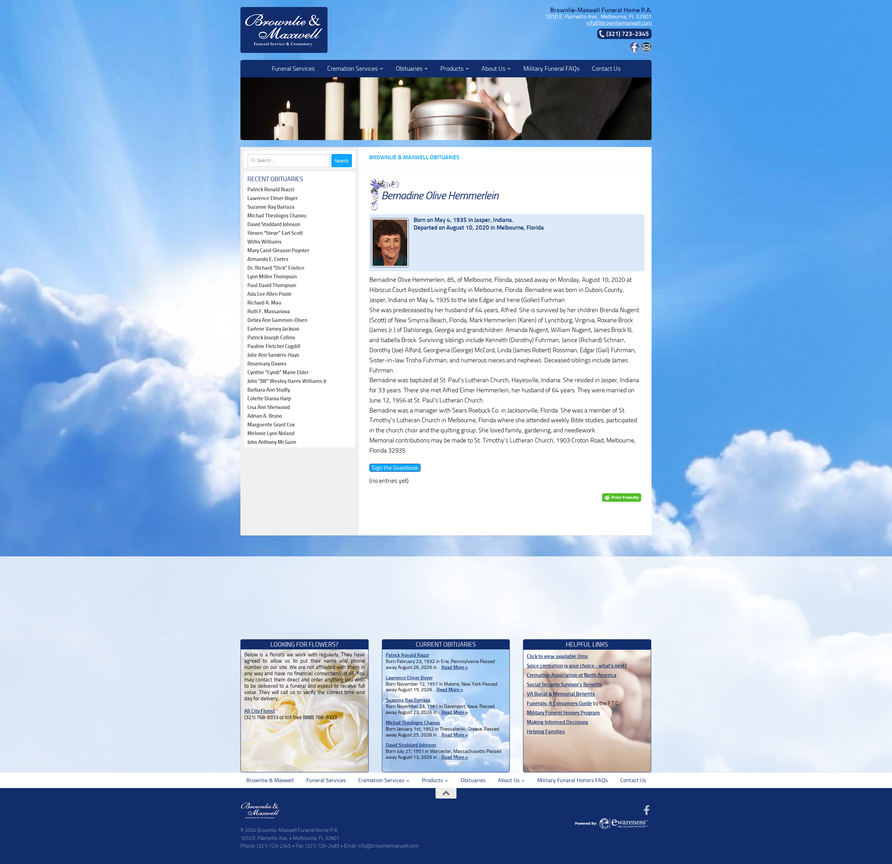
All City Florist (259, 711)
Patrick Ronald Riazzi (270, 189)
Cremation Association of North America (571, 675)
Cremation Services (352, 68)
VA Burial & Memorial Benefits (561, 694)
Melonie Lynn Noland (270, 433)
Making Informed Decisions (557, 722)
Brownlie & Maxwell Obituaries (414, 157)
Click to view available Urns (557, 656)
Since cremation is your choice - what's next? (577, 666)
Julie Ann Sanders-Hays (273, 355)
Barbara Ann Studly (268, 390)
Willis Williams (264, 242)
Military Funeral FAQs (551, 68)
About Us (493, 68)
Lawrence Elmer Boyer (272, 198)
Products (451, 68)
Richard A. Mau (264, 303)
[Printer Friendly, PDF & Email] (621, 497)
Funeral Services (293, 68)
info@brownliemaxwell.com (619, 23)
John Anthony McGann (271, 442)
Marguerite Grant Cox (271, 425)
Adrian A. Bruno (264, 416)
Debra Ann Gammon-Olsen (277, 320)
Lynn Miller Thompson (272, 276)
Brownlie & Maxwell (270, 780)
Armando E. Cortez (268, 259)
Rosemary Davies (266, 364)
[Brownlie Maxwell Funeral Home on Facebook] (634, 50)
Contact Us (606, 68)
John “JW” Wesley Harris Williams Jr (286, 381)
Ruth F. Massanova (268, 311)
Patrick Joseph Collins (271, 337)
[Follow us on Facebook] (647, 810)
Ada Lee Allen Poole (269, 294)
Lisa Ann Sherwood (268, 407)
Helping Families (546, 731)
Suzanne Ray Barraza (270, 207)
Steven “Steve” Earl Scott (275, 233)
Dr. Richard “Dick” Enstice (276, 268)
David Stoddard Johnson (273, 224)
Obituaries (409, 68)
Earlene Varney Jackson (273, 329)
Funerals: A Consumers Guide (559, 703)
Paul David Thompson (271, 285)
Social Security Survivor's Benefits (564, 684)
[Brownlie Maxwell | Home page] (284, 30)
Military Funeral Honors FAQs (572, 780)
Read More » (454, 667)
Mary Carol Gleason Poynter (278, 250)
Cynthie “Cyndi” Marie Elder (277, 372)
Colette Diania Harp (269, 398)
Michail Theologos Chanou (276, 216)
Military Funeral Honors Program (563, 713)
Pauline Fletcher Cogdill (273, 346)
